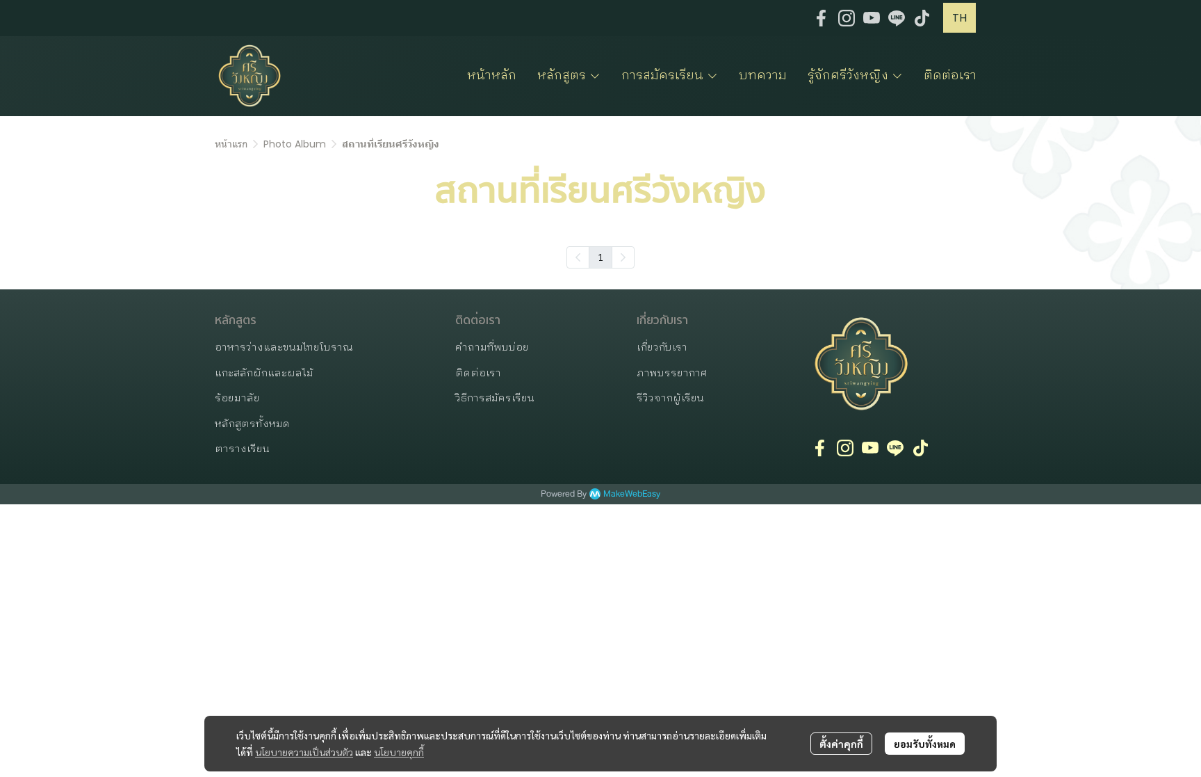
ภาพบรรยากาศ (672, 373)
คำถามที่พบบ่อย (492, 347)
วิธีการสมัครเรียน (494, 398)
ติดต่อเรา (478, 373)
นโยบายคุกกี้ (399, 752)
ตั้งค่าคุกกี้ (841, 743)
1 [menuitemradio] (600, 256)
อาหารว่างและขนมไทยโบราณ (284, 347)
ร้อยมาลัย (237, 398)
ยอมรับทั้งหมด (925, 743)
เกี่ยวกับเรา (662, 347)
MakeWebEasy (631, 494)
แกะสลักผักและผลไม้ (264, 373)
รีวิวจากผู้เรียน (670, 398)
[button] (959, 18)
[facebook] (821, 18)
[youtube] (871, 18)
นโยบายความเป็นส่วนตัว (304, 752)
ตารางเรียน (242, 449)
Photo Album (294, 144)
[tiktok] (921, 18)
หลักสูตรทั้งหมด (252, 424)
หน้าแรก (231, 144)
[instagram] (846, 18)
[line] (896, 18)
